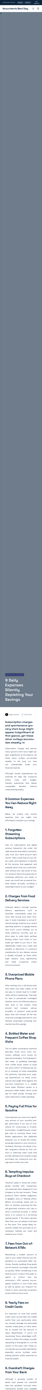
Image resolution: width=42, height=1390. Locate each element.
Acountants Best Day (15, 8)
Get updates (36, 2)
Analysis (27, 2)
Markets (20, 2)
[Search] (33, 8)
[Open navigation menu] (38, 8)
